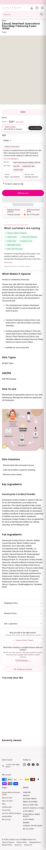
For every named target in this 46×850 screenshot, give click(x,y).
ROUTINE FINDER (29, 799)
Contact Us (28, 845)
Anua (4, 32)
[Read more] (37, 8)
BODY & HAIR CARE (30, 805)
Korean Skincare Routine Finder (11, 793)
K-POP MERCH (28, 811)
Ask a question (11, 623)
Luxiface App (7, 807)
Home (4, 20)
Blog (3, 804)
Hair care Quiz (7, 801)
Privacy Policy (22, 842)
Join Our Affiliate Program (11, 813)
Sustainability (7, 816)
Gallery (23, 112)
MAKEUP (26, 795)
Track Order (6, 810)
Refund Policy (10, 613)
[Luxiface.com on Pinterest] (37, 764)
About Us (18, 845)
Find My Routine (23, 660)
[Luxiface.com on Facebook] (28, 764)
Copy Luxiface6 (35, 128)
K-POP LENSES (28, 819)
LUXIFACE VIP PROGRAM (32, 826)
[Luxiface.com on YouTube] (33, 764)
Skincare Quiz (7, 798)
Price (4, 117)
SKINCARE (27, 792)
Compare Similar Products (24, 640)
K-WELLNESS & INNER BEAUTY (31, 815)
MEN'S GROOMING (30, 802)
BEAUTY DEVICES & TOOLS (33, 808)
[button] (23, 199)
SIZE (4, 135)
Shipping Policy (11, 603)
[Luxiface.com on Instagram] (24, 764)
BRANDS (26, 823)
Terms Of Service (8, 842)
